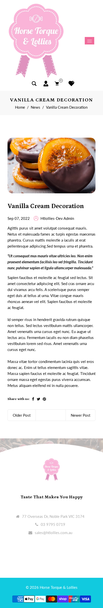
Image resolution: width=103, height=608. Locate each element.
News (35, 107)
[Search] (34, 83)
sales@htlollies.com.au (53, 532)
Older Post (21, 415)
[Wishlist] (70, 83)
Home (20, 107)
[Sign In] (46, 83)
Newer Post (80, 415)
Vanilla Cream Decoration (46, 206)
